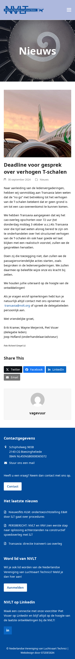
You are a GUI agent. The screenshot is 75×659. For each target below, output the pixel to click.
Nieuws (44, 179)
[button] (69, 10)
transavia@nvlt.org (17, 305)
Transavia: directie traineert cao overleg (35, 543)
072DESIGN (47, 652)
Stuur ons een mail (22, 463)
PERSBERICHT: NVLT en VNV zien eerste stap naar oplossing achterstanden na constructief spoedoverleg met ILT (36, 529)
